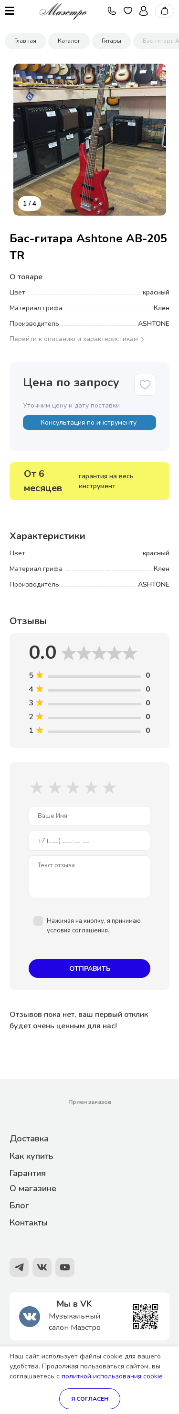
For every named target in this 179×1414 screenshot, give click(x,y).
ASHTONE (153, 323)
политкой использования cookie (112, 1376)
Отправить (89, 968)
